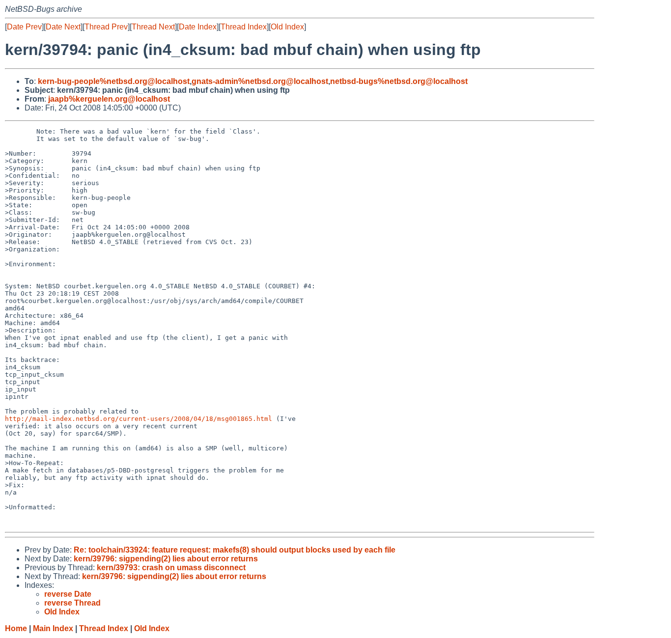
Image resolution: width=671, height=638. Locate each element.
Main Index (53, 628)
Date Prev (24, 27)
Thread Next (153, 27)
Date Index (198, 27)
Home (16, 628)
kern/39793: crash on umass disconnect (171, 567)
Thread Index (244, 27)
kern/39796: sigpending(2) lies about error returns (166, 559)
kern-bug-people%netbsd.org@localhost (114, 81)
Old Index (287, 27)
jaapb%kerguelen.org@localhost (109, 99)
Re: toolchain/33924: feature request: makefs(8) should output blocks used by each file (234, 550)
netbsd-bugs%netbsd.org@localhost (399, 81)
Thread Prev (106, 27)
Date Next (63, 27)
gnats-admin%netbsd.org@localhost (260, 81)
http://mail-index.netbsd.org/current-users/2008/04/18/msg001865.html (138, 418)
